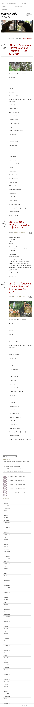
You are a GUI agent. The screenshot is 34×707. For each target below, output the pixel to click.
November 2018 (7, 529)
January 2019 (6, 525)
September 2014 (7, 650)
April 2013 (6, 691)
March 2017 (6, 578)
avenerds (15, 57)
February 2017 (7, 580)
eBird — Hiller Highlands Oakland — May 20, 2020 (13, 466)
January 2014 (6, 669)
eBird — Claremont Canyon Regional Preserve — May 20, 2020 (16, 461)
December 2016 (7, 585)
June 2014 (6, 657)
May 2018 (6, 544)
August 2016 (6, 594)
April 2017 (6, 575)
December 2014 (7, 643)
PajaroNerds (9, 13)
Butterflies (4, 6)
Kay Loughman (10, 476)
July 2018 (6, 539)
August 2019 (6, 515)
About (3, 3)
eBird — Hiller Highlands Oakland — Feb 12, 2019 (20, 225)
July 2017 (6, 568)
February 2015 (7, 638)
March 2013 (6, 693)
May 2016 (6, 602)
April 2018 (6, 546)
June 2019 (6, 517)
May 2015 (6, 631)
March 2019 (6, 520)
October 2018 (6, 532)
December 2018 (7, 527)
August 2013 (6, 681)
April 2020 (6, 503)
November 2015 (7, 616)
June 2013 (6, 686)
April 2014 (6, 662)
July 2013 (6, 684)
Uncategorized (22, 57)
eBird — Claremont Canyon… (20, 476)
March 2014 (6, 664)
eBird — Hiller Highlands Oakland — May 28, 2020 (13, 463)
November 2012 (7, 703)
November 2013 (7, 674)
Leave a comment (30, 58)
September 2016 (7, 592)
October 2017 (6, 561)
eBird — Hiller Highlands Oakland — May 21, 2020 (13, 471)
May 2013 (6, 688)
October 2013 (6, 676)
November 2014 (7, 645)
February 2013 (7, 696)
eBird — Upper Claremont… (20, 492)
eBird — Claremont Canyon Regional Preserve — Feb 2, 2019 (20, 288)
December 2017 (7, 556)
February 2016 (7, 609)
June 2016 (6, 599)
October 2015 (6, 619)
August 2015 (6, 623)
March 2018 (6, 549)
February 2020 (7, 508)
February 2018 (7, 551)
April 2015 (6, 633)
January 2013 (6, 698)
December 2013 (7, 672)
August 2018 (6, 537)
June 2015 (6, 628)
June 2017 (6, 570)
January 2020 (6, 510)
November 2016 (7, 587)
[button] (14, 66)
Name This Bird (5, 9)
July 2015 (6, 626)
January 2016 (6, 611)
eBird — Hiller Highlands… (20, 480)
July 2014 (6, 655)
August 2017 (6, 566)
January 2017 (6, 582)
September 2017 (7, 563)
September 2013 (7, 679)
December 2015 (7, 614)
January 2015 (6, 640)
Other (12, 9)
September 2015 (7, 621)
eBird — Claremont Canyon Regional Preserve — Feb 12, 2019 (20, 49)
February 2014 (7, 667)
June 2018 (6, 541)
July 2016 (6, 597)
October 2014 (6, 647)
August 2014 (6, 652)
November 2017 (7, 558)
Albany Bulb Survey (11, 3)
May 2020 (6, 500)
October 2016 (6, 590)
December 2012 (7, 701)
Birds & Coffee (22, 3)
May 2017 (6, 573)
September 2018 (7, 534)
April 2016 (6, 604)
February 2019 (7, 522)
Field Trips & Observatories (16, 6)
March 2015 (6, 635)
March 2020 (6, 505)
